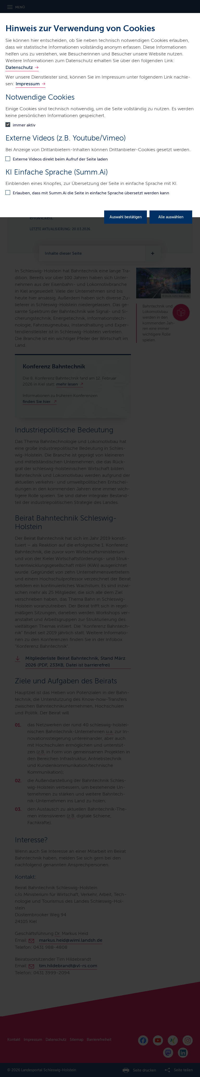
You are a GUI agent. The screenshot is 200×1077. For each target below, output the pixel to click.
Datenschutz (19, 67)
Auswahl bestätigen (126, 217)
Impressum (28, 84)
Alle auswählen (170, 217)
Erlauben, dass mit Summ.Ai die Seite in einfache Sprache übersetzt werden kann (91, 192)
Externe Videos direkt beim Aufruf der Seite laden (60, 159)
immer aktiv (24, 125)
